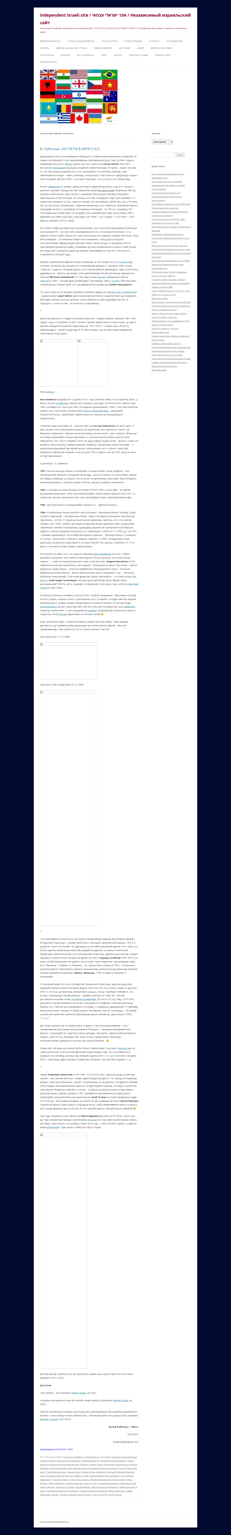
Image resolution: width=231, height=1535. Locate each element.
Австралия (124, 48)
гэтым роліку (126, 261)
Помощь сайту (162, 55)
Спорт (104, 55)
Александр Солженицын (68, 1460)
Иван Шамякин (112, 1475)
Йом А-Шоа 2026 (160, 298)
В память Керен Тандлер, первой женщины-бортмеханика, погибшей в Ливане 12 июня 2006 (171, 283)
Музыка (118, 55)
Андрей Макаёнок (90, 1460)
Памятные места (48, 62)
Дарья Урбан (88, 1472)
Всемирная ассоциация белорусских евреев (95, 1468)
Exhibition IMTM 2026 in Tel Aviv (166, 343)
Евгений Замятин (125, 1472)
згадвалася (62, 403)
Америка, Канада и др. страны (71, 48)
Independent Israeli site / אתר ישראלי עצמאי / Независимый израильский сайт (115, 18)
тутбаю (116, 280)
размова (92, 610)
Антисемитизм (174, 41)
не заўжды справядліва (84, 999)
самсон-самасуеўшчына (96, 410)
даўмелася (129, 606)
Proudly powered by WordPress (54, 1521)
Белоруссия (124, 1048)
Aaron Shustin (115, 1494)
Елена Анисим (97, 1475)
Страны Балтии (109, 41)
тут (124, 531)
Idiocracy (45, 280)
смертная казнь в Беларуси (105, 1487)
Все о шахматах (85, 55)
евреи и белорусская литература (57, 1475)
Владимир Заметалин (61, 1468)
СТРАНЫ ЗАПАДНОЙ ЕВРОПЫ (81, 41)
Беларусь (65, 55)
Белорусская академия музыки (63, 1464)
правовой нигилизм (108, 1483)
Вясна (69, 163)
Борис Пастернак (106, 1464)
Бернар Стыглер (49, 1419)
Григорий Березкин (56, 1472)
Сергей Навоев (82, 1487)
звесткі (44, 220)
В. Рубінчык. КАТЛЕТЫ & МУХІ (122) (70, 148)
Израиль (44, 48)
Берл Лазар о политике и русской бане (171, 302)
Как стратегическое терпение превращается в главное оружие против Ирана (168, 185)
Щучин (54, 1494)
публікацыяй (52, 1127)
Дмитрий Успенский (106, 1472)
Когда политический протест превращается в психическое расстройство (167, 197)
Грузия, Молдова (133, 41)
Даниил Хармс (74, 1472)
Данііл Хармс (79, 1392)
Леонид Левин (60, 1479)
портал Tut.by (90, 1483)
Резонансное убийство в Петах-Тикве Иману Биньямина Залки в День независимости (171, 264)
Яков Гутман (84, 1494)
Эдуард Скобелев (68, 1494)
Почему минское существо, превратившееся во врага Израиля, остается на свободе (170, 212)
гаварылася (54, 186)
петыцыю (92, 1119)
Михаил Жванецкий (100, 1479)
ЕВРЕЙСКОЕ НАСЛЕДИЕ (161, 48)
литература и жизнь (79, 1479)
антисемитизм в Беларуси (114, 1460)
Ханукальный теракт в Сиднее (167, 354)
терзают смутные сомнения (93, 1490)
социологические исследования (62, 1490)
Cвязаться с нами (138, 55)
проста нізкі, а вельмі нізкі (122, 292)
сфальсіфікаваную (102, 553)
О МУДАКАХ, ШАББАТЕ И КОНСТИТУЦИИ (171, 204)
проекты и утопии (65, 1487)
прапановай (59, 167)
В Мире (140, 48)
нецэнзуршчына (48, 606)
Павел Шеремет (56, 1483)
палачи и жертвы (74, 1483)
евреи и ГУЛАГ (81, 1475)
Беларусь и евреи (73, 1457)
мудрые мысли (118, 1479)
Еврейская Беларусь (50, 41)
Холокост (154, 41)
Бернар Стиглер (88, 1464)
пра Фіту (102, 276)
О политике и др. (91, 1457)
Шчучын (62, 614)
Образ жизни (47, 55)
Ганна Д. (91, 991)
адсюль (50, 391)
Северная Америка (103, 48)
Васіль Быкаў (121, 1400)
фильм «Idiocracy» (117, 1490)
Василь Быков (122, 1464)
